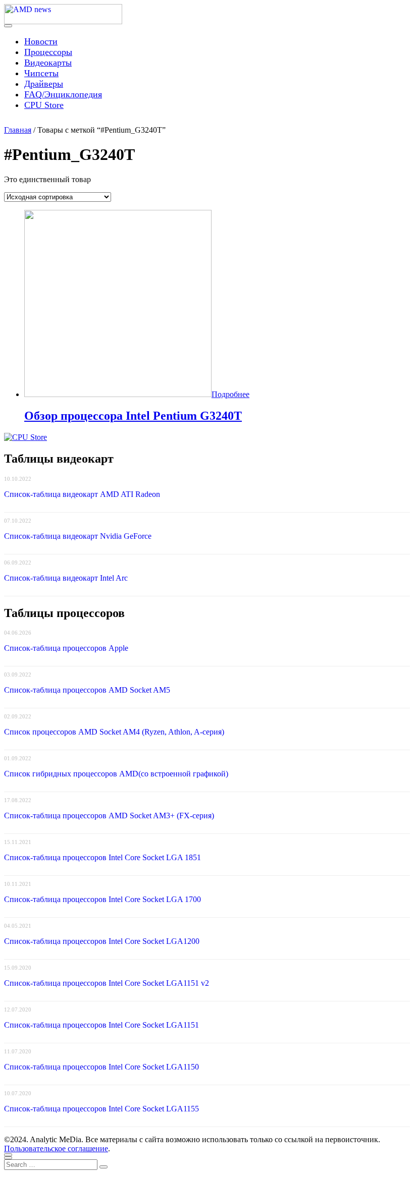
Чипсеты (41, 73)
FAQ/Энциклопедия (63, 94)
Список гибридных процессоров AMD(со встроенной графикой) (116, 773)
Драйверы (43, 84)
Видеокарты (48, 63)
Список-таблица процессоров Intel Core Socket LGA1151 (101, 1025)
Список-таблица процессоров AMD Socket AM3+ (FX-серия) (109, 815)
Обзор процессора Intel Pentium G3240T (133, 415)
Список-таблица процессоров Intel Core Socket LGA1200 (101, 941)
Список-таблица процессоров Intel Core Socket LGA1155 (101, 1108)
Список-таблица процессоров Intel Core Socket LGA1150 (101, 1066)
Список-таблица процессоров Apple (66, 648)
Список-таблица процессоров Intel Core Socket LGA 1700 (102, 899)
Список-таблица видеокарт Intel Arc (66, 578)
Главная (17, 130)
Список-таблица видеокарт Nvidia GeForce (77, 536)
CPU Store (44, 105)
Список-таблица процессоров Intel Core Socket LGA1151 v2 (106, 983)
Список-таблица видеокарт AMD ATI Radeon (82, 494)
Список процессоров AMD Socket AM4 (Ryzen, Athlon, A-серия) (114, 731)
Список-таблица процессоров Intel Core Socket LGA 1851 (102, 857)
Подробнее (230, 394)
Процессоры (48, 52)
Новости (41, 41)
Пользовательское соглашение (56, 1148)
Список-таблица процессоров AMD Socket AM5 (87, 690)
